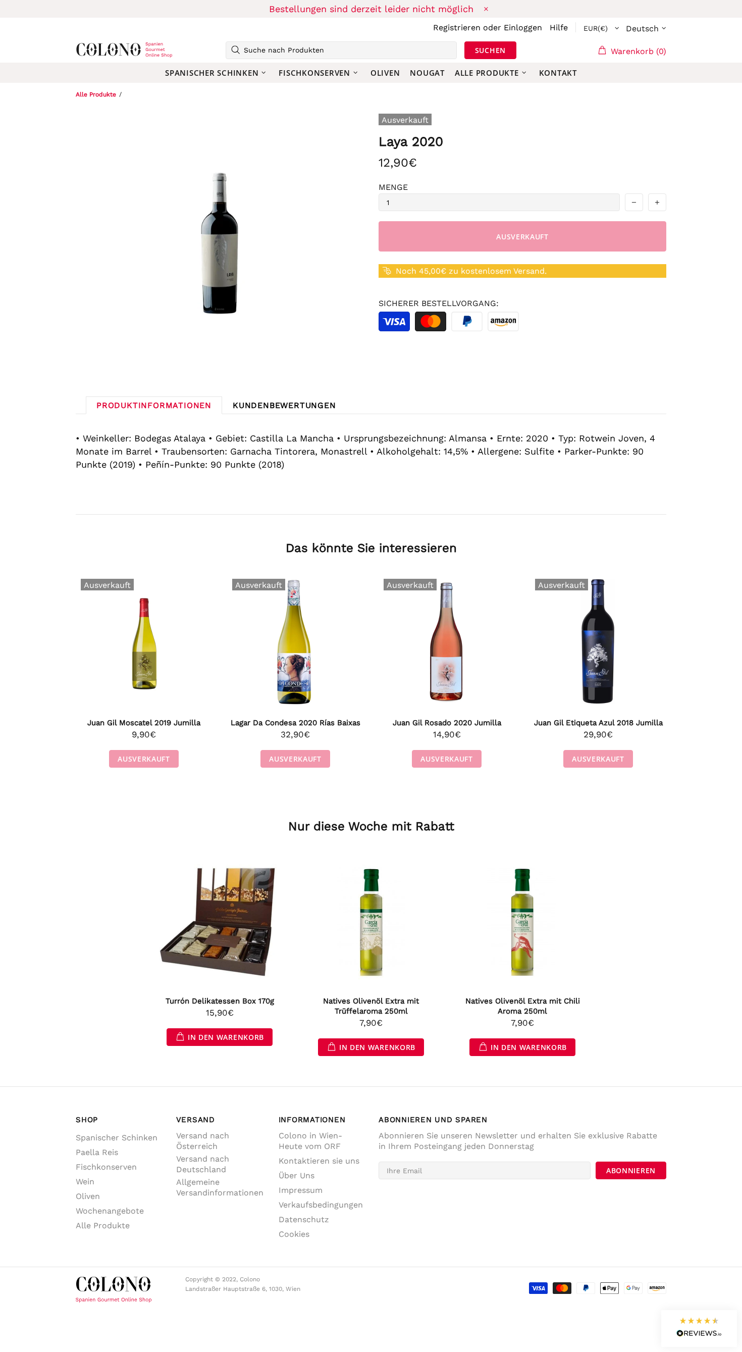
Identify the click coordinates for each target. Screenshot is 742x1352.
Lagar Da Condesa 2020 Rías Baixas (295, 722)
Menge (393, 187)
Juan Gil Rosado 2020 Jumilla (447, 722)
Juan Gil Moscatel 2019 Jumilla (143, 722)
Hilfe (559, 27)
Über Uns (296, 1175)
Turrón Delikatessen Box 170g (220, 1001)
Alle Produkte (96, 94)
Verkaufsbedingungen (321, 1205)
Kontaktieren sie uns (319, 1161)
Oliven (88, 1196)
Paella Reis (97, 1152)
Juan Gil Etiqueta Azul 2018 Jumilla (598, 722)
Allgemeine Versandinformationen (219, 1187)
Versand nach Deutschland (202, 1164)
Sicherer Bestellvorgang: (439, 303)
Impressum (301, 1190)
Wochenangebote (110, 1211)
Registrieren (457, 27)
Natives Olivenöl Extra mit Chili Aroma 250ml (522, 1006)
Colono (92, 50)
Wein (85, 1181)
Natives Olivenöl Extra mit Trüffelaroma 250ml (371, 1006)
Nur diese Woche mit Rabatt (371, 826)
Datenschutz (304, 1219)
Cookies (294, 1234)
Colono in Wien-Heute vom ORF (310, 1141)
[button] (699, 1328)
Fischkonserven (106, 1167)
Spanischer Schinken (116, 1137)
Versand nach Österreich (202, 1141)
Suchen (490, 50)
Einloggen (523, 27)
